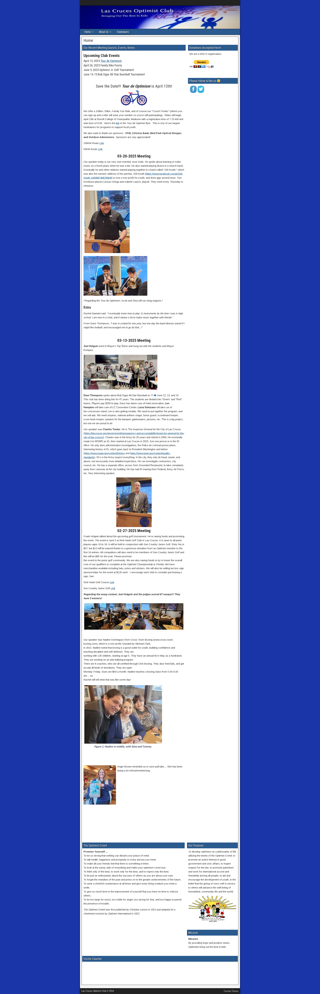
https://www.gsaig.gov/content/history (104, 453)
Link (101, 143)
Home (87, 31)
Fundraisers (123, 31)
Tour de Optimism (111, 61)
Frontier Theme (231, 991)
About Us (103, 31)
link (117, 123)
